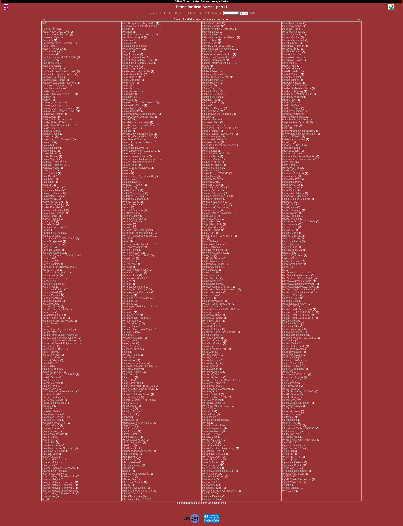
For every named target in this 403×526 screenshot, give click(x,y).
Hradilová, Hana (291, 108)
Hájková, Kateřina (52, 162)
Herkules (127, 267)
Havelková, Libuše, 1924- (56, 417)
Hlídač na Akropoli (212, 74)
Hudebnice (288, 340)
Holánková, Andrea (213, 244)
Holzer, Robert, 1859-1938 (217, 303)
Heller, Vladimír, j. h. (133, 193)
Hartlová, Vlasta (51, 354)
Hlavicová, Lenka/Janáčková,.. (219, 37)
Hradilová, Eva (290, 105)
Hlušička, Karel (210, 111)
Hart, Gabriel (49, 346)
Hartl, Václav (49, 352)
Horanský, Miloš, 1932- (215, 397)
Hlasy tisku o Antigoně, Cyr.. (138, 490)
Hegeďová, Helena (133, 48)
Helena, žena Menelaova (136, 167)
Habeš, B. (47, 40)
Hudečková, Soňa (292, 352)
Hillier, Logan (129, 405)
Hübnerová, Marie (292, 425)
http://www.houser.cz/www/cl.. (298, 284)
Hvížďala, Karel (291, 437)
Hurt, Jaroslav (290, 383)
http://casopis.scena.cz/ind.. (297, 272)
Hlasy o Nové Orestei (134, 487)
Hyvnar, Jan (288, 490)
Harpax (46, 326)
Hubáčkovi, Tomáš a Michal (297, 292)
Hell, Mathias (129, 182)
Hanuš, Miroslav (51, 295)
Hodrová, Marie (210, 156)
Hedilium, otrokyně (132, 37)
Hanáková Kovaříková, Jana (58, 267)
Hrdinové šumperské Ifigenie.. (298, 156)
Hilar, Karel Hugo (132, 383)
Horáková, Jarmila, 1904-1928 (219, 380)
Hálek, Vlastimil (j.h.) (53, 204)
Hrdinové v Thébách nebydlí (298, 159)
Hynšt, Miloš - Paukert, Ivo (296, 479)
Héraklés (127, 227)
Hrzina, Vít (288, 258)
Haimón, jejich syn (52, 105)
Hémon (126, 207)
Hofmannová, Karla (213, 201)
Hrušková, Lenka (291, 241)
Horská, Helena (211, 434)
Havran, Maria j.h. (52, 459)
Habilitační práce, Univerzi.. (57, 43)
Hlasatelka (128, 476)
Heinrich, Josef (130, 91)
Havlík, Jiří (48, 439)
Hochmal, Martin (211, 227)
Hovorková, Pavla (292, 60)
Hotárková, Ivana (291, 26)
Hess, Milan (129, 343)
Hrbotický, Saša (291, 148)
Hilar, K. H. (128, 377)
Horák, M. (207, 357)
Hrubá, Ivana (289, 207)
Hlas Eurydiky (130, 456)
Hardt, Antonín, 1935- (54, 318)
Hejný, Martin (129, 108)
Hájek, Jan (48, 136)
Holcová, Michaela (212, 250)
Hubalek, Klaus (290, 298)
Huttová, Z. (288, 417)
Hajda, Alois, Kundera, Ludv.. (58, 125)
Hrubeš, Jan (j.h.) (291, 210)
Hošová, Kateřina (212, 496)
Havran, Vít (48, 465)
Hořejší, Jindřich (211, 462)
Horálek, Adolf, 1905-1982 (217, 388)
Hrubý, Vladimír (291, 218)
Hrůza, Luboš (289, 247)
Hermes (126, 281)
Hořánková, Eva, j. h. (213, 453)
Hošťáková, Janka (292, 23)
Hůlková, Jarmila (291, 366)
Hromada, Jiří (289, 176)
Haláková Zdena (52, 187)
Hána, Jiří (47, 247)
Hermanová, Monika (133, 278)
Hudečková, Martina (293, 349)
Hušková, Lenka (291, 411)
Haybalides (48, 496)
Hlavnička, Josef (211, 51)
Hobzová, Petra (211, 122)
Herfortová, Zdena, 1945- (136, 255)
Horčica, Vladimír (211, 400)
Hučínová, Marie (291, 323)
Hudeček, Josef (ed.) (293, 346)
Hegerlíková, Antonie (134, 57)
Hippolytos (128, 420)
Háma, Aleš (48, 221)
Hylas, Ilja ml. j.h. (291, 456)
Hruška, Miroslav (291, 235)
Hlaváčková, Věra (132, 496)
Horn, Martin (209, 417)
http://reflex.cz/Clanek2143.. (297, 278)
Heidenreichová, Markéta (136, 71)
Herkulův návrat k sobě (135, 269)
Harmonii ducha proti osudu (57, 320)
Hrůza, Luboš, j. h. (292, 250)
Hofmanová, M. (210, 210)
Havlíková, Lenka (52, 445)
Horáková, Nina (211, 386)
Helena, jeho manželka (135, 156)
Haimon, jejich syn (52, 102)
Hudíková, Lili (290, 357)
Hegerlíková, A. (130, 54)
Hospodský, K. (210, 485)
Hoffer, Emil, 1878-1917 (215, 173)
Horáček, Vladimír (212, 343)
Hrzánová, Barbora (292, 255)
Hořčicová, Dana (211, 456)
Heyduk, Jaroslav (132, 369)
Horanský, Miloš (211, 394)
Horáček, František (212, 340)
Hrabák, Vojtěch (291, 71)
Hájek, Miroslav (51, 153)
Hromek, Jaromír (291, 187)
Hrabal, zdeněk (290, 80)
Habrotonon (49, 54)
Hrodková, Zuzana (292, 170)
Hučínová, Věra (291, 326)
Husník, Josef (289, 400)
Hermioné (127, 303)
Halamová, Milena (52, 190)
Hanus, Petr (49, 286)
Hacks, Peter (49, 60)
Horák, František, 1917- (215, 349)
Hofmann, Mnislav (212, 199)
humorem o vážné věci (294, 374)
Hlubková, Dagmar (212, 108)
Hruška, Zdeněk (291, 238)
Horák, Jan (208, 352)
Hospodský (208, 482)
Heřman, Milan (130, 332)
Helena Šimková (131, 153)
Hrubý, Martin (289, 213)
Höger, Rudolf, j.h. (212, 224)
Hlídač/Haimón (210, 82)
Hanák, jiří (48, 258)
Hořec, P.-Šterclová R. (214, 459)
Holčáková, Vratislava (214, 252)
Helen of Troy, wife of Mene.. (138, 142)
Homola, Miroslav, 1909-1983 (218, 309)
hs (283, 269)
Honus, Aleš (209, 323)
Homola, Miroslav (212, 306)
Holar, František (211, 247)
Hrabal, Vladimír (291, 74)
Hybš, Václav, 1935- (293, 448)
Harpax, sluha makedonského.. (59, 337)
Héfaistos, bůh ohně (133, 46)
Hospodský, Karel (212, 487)
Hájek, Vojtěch (50, 159)
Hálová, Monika (51, 218)
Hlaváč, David (130, 493)
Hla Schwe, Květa (132, 442)
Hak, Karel (48, 179)
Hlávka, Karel (209, 40)
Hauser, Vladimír (51, 397)
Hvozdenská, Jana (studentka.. (299, 439)
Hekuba (126, 131)
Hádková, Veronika (53, 77)
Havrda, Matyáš (51, 479)
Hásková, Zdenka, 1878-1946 (58, 374)
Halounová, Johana (53, 213)
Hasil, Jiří (47, 366)
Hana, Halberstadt (52, 244)
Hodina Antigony (211, 136)
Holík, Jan (207, 255)
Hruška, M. (288, 230)
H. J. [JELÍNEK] (51, 29)
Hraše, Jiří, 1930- (291, 136)
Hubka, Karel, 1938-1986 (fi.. (298, 318)
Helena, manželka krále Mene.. (139, 159)
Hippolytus (128, 425)
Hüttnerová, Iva (290, 431)
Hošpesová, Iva (211, 499)
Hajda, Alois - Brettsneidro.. (57, 119)
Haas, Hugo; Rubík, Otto (55, 34)
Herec (125, 241)
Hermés (126, 284)
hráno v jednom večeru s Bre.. (298, 131)
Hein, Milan (128, 82)
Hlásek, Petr (129, 479)
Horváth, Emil (209, 442)
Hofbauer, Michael (212, 162)
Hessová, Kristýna (132, 349)
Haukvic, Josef (50, 394)
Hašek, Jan (48, 380)
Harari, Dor (48, 312)
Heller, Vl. (127, 187)
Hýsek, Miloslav (291, 487)
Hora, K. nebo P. (211, 337)
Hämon (46, 230)
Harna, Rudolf (50, 323)
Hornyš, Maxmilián (212, 428)
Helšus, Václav (130, 201)
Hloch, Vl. (207, 85)
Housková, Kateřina (293, 46)
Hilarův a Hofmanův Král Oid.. (139, 388)
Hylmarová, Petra (292, 468)
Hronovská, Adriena (293, 193)
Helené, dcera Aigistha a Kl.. (138, 176)
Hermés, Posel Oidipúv (135, 289)
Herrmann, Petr (130, 315)
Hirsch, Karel (129, 434)
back (252, 13)
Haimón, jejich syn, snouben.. (58, 108)
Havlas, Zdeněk (51, 428)
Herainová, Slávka (132, 218)
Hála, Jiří (47, 184)
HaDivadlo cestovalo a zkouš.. (59, 71)
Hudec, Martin (290, 343)
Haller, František (51, 207)
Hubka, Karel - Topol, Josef (297, 309)
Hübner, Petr (289, 422)
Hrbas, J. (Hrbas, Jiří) (294, 145)
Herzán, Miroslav (131, 323)
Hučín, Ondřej (290, 320)
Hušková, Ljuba (291, 414)
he (43, 499)
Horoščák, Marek (211, 431)
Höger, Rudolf (210, 221)
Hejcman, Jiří (129, 97)
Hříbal (285, 267)
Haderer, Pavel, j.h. (53, 68)
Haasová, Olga (50, 37)
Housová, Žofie (290, 48)
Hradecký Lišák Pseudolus (297, 94)
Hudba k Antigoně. (292, 332)
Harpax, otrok (49, 332)
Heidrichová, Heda (132, 74)
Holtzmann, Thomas (213, 272)
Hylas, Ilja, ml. (290, 459)
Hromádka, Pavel (292, 179)
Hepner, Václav (130, 216)
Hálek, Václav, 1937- (53, 201)
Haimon (46, 97)
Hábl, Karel (48, 46)
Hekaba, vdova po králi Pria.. (138, 116)
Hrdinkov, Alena (291, 150)
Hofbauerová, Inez (212, 167)
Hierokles (127, 374)
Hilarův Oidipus (131, 391)
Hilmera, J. (128, 408)
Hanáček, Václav (51, 250)
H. (43, 26)
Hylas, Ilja (287, 453)
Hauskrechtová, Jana (54, 403)
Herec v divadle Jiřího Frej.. (137, 244)
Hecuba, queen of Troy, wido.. (138, 23)
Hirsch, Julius (129, 431)
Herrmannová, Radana (135, 318)
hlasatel (126, 470)
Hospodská (208, 479)
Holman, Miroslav (212, 267)
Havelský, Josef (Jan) (54, 422)
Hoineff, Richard (211, 230)
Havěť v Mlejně (50, 425)
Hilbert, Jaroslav (131, 397)
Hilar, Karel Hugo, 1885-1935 (138, 386)
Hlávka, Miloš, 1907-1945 (216, 46)
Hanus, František (51, 284)
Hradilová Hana (291, 102)
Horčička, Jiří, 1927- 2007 (216, 405)
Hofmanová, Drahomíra (215, 204)
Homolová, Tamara (212, 318)
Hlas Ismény (129, 459)
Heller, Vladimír (130, 190)
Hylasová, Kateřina (293, 462)
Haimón (46, 99)
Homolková (208, 312)
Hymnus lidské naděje (294, 470)
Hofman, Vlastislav (212, 193)
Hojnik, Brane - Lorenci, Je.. (217, 235)
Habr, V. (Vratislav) (53, 48)
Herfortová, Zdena (132, 252)
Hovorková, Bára (291, 57)
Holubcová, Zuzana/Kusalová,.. (219, 289)
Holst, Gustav (209, 269)
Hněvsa (206, 116)
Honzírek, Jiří (209, 326)
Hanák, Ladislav (51, 264)
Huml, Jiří (287, 371)
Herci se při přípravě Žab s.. (137, 233)
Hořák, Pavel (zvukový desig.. (218, 448)
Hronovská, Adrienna (294, 196)
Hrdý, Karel (288, 165)
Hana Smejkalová (52, 241)
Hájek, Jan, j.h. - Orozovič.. (57, 139)
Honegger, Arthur (211, 320)
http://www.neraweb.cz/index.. (298, 286)
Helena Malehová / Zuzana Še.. (140, 150)
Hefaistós (127, 40)
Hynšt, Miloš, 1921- (293, 482)
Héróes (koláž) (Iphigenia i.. (137, 306)
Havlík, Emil (49, 437)
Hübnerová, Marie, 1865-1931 (299, 428)
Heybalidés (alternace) (135, 363)
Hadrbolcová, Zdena (53, 80)
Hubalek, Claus (291, 295)
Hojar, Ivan (208, 233)
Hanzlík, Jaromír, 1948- (55, 309)
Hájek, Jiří (48, 142)
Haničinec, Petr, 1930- (54, 272)
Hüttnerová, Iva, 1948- (294, 434)
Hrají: (285, 128)
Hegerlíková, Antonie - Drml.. (138, 60)
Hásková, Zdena (51, 369)
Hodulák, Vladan (211, 159)
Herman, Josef (130, 275)
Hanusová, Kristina (53, 289)
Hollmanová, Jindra (213, 264)
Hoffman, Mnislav (212, 179)
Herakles (127, 224)
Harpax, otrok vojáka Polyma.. (59, 335)
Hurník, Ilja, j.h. (290, 380)
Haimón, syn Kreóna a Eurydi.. (59, 111)
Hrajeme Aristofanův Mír (295, 122)
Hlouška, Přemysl (212, 94)
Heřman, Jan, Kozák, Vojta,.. (138, 329)
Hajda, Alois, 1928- (53, 122)
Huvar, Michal (290, 420)
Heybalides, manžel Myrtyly (137, 366)
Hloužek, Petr (209, 99)
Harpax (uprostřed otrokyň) (57, 329)
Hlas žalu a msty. (131, 465)
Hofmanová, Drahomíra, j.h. (217, 207)
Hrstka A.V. (288, 201)
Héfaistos (127, 43)
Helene (126, 170)
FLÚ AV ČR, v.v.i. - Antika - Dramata (192, 1)
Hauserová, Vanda (52, 400)
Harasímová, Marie (52, 315)
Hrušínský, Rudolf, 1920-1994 (298, 221)
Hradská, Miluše (291, 114)
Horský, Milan (210, 437)
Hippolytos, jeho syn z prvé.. (138, 422)
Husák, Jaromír (290, 394)
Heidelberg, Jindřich (133, 68)
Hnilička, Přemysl (212, 119)
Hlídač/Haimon (210, 80)
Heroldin (127, 309)
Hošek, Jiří (208, 493)
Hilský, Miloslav (131, 411)
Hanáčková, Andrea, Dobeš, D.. (60, 255)
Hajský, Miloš (49, 173)
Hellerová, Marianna (133, 199)
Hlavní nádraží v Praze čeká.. (218, 48)
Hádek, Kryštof (50, 65)
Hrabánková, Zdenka (294, 85)
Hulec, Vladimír (290, 363)
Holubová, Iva (210, 295)
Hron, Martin (289, 190)
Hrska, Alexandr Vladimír (296, 199)
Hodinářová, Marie (212, 139)
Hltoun (206, 105)
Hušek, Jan (288, 408)
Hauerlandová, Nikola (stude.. (59, 391)
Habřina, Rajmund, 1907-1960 (59, 57)
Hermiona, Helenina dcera (137, 298)
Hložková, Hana (211, 102)
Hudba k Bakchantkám (295, 335)
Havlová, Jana (50, 453)
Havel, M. (47, 408)
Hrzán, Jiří (288, 252)
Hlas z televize (130, 462)
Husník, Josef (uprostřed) (296, 403)
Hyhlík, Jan (288, 451)
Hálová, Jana (49, 216)
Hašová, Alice (50, 388)
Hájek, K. (47, 145)
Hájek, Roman (50, 156)
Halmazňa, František (53, 210)
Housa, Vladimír (291, 37)
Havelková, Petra (52, 420)
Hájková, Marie (50, 167)
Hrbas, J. (287, 142)
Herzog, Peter (130, 326)
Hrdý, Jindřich (290, 162)
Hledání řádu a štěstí (213, 60)
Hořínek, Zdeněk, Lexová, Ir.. (218, 470)
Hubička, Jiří (289, 306)
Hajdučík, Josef (51, 133)
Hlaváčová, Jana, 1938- (135, 499)
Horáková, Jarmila (212, 377)
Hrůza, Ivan (288, 244)
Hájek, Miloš (49, 150)
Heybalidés (128, 360)
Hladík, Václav (130, 448)
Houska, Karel (290, 43)
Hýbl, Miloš (288, 442)
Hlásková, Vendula (132, 482)
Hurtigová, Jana (291, 386)
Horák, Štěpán (210, 369)
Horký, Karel (209, 414)
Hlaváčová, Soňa (211, 23)
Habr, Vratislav (50, 51)
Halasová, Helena (52, 193)
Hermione (127, 301)
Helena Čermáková (133, 148)
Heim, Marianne (131, 80)
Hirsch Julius (129, 428)
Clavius (224, 1)
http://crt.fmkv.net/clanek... (296, 275)
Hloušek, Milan (210, 91)
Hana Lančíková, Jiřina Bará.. (58, 238)
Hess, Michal (129, 340)
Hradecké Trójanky (292, 91)
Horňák (206, 422)
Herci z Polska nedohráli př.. (138, 235)
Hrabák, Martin (290, 68)
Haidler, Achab (50, 91)
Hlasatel (127, 468)
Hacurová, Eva (50, 63)
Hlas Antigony (130, 453)
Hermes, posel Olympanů (136, 292)
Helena (126, 145)
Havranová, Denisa (53, 473)
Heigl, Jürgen (129, 77)
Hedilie (126, 29)
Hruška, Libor (289, 227)
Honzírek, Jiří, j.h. (211, 329)
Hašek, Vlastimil (51, 383)
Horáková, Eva (210, 374)
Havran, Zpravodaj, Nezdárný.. (59, 468)
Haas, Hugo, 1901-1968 (55, 31)
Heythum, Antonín (132, 371)
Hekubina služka (131, 139)
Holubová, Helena (212, 292)
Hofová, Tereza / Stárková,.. (217, 213)
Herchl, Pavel (129, 264)
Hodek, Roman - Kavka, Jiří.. (218, 133)
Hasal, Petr (48, 363)
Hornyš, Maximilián (213, 425)
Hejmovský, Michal (132, 105)
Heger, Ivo (128, 51)
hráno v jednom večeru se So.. (299, 133)
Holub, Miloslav (211, 278)
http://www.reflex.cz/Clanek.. (298, 289)
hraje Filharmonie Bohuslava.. (299, 119)
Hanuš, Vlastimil (51, 298)
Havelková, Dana (52, 414)
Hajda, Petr (48, 128)
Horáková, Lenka (211, 383)
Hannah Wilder (50, 275)
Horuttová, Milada (212, 439)
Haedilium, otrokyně (53, 88)
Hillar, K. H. (128, 403)
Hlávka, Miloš (209, 43)
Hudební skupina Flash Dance (299, 337)
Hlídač (206, 68)
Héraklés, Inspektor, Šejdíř (137, 230)
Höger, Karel (209, 216)
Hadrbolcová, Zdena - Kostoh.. (59, 82)
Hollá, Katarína (210, 261)
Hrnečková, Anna (292, 167)
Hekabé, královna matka (135, 122)
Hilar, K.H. (128, 380)
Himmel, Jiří (129, 414)
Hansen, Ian (49, 281)
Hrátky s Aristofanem (293, 139)
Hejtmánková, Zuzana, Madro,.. (139, 114)
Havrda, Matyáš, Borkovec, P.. (59, 493)
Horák (205, 346)
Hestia (126, 352)
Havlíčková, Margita (53, 434)
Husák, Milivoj (290, 397)
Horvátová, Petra (211, 445)
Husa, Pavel (289, 388)
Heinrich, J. (128, 88)
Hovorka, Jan (289, 54)
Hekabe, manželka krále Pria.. (139, 125)
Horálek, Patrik (210, 391)
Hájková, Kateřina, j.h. (54, 165)
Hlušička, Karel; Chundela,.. (217, 114)
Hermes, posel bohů (133, 286)
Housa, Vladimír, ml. (293, 40)
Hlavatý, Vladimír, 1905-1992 (218, 29)
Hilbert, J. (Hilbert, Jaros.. (136, 394)
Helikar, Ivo (128, 179)
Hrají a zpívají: (290, 125)
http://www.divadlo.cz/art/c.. (297, 281)
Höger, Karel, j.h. (211, 218)
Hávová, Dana (50, 456)
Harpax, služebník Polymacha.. (59, 343)
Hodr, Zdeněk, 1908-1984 (216, 153)
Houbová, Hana (291, 29)
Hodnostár (208, 148)
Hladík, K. (127, 445)
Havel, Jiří (48, 405)
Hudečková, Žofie (292, 354)
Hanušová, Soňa (51, 301)
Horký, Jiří (207, 411)
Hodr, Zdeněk (209, 150)
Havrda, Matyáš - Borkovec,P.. (59, 490)
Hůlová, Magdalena (293, 369)
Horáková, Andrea (212, 371)
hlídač (205, 65)
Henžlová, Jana (131, 213)
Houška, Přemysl (291, 51)
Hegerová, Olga (131, 65)
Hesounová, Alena (132, 337)
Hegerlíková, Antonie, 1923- (137, 63)
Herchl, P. (127, 261)
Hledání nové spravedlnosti (217, 57)
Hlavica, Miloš (210, 34)
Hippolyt (127, 417)
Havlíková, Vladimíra (53, 451)
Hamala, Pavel (50, 224)
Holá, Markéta (210, 241)
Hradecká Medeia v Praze (296, 88)
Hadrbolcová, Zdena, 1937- (57, 85)
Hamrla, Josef (50, 235)
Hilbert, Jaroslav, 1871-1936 (138, 400)
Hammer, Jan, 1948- (53, 227)
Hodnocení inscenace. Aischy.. (219, 145)
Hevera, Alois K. (131, 354)
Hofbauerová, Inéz (212, 170)
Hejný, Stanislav (131, 111)
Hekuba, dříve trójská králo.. (137, 136)
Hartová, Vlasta (51, 360)
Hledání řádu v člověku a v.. (217, 63)
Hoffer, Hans (209, 176)
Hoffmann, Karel (211, 184)
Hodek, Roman (210, 131)
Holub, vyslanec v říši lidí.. (216, 286)
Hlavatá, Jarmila (211, 26)
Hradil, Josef (289, 99)
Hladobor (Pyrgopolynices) (137, 451)
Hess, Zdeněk (130, 346)
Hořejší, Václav (210, 465)
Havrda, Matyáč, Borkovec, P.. (59, 476)
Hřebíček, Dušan (291, 261)
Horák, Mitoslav (211, 363)
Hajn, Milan (48, 170)
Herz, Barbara (130, 320)
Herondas (127, 312)
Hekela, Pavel (130, 128)
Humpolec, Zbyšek (292, 377)
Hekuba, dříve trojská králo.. (137, 133)
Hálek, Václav (50, 199)
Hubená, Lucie (290, 301)
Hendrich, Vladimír (132, 210)
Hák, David (48, 176)
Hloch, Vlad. (209, 88)
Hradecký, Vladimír (293, 97)
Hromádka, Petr (291, 182)
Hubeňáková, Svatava (294, 303)
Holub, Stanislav (211, 284)
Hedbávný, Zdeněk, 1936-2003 (139, 26)
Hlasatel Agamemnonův (135, 473)
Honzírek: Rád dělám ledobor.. (219, 332)
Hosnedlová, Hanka (213, 476)
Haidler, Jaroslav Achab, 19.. (58, 94)
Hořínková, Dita (211, 473)
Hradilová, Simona (292, 111)
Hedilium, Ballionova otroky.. (138, 34)
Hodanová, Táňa (211, 125)
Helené (126, 173)
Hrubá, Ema (289, 204)
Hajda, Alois (49, 116)
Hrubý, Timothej (291, 216)
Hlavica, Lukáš (210, 31)
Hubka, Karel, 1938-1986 (296, 315)
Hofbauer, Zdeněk (212, 165)
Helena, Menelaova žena (136, 162)
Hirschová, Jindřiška (133, 439)
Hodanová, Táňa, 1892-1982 (218, 128)
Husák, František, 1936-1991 (298, 391)
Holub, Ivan (208, 275)
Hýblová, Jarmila (291, 445)
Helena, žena (129, 165)
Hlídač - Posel (210, 71)
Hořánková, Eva (211, 451)
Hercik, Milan (129, 238)
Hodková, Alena (211, 142)
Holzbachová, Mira (212, 301)
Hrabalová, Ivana (291, 82)
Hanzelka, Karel (51, 306)
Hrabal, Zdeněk (291, 77)
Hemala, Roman (131, 204)
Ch (180, 13)
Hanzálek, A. (49, 303)
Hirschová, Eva (130, 437)
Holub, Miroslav (211, 281)
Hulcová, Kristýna (292, 360)
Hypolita (287, 485)
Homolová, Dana (211, 315)
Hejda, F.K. (128, 99)
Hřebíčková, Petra (292, 264)
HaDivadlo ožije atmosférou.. (58, 74)
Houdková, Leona (292, 34)
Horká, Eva (208, 408)
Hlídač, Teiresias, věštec (215, 77)
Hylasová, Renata (292, 465)
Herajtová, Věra (131, 221)
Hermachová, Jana (132, 272)
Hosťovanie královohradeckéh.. (219, 490)
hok (204, 238)
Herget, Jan (128, 258)
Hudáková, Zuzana (293, 329)
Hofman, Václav (211, 190)
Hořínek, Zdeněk (211, 468)
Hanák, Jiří (48, 261)
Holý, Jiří (207, 298)
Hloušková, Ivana (212, 97)
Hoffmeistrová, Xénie (214, 187)
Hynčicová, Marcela (293, 473)
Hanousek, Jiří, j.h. (52, 278)
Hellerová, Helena (132, 196)
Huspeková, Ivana (292, 405)
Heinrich (127, 85)
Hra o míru (288, 63)
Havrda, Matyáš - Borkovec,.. (58, 482)
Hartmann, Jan (50, 357)
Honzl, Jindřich (210, 335)
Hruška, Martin (290, 233)
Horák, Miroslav (211, 360)
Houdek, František (292, 31)
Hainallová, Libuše (52, 114)
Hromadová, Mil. (291, 184)
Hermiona (127, 295)
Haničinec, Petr (51, 269)
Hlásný (126, 485)
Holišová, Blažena (212, 258)
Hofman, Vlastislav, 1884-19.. (218, 196)
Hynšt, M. (287, 476)
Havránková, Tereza (53, 470)
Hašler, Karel (49, 386)
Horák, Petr (208, 366)
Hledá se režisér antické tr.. (217, 54)
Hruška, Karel (290, 224)
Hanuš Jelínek (50, 292)
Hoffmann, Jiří (210, 182)
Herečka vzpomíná (132, 247)
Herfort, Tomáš (130, 250)
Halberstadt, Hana (52, 196)
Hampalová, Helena (53, 233)
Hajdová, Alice (50, 131)
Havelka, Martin (51, 411)
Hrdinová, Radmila (292, 153)
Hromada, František (293, 173)
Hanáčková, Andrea (53, 252)
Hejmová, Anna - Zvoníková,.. (138, 102)
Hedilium (127, 31)
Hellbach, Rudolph (132, 184)
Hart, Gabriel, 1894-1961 (56, 349)
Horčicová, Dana (211, 403)
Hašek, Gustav (50, 377)
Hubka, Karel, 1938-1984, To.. (298, 312)
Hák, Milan (48, 182)
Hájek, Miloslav (51, 148)
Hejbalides (128, 94)
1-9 (157, 13)
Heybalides (128, 357)
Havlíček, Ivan (50, 431)
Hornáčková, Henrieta (214, 420)
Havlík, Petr (48, 442)
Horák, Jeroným (211, 354)
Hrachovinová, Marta (293, 116)
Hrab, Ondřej (289, 65)
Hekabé (126, 119)
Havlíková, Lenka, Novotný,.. (58, 448)
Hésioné (127, 335)
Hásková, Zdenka (52, 371)
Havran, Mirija (50, 462)
